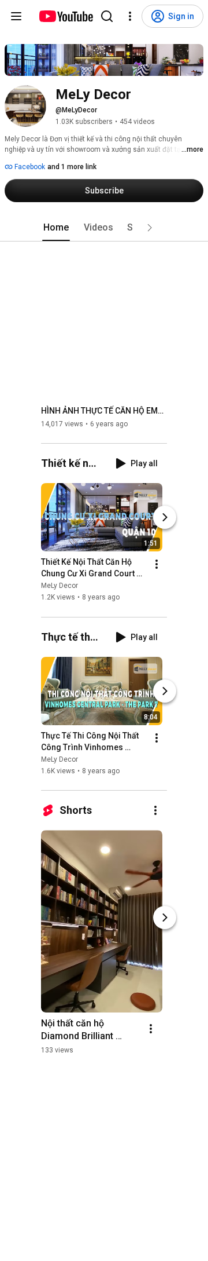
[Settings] (130, 16)
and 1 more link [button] (71, 167)
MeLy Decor (59, 586)
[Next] (164, 517)
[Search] (107, 16)
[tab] (56, 228)
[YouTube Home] (65, 16)
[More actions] (156, 564)
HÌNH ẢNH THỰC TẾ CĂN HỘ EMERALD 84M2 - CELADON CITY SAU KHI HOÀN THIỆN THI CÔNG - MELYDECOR (104, 410)
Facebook (29, 167)
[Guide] (16, 16)
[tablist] (104, 228)
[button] (150, 228)
